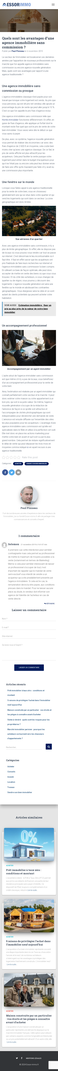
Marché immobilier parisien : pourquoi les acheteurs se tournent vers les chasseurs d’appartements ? (26, 734)
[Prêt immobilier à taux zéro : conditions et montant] (29, 844)
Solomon (13, 544)
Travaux (10, 787)
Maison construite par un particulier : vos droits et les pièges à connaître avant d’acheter (29, 1019)
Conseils (11, 772)
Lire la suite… (32, 890)
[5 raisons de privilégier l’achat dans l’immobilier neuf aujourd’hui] (29, 915)
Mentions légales (33, 1058)
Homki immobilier (10, 120)
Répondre (50, 604)
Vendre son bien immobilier (36, 463)
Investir (10, 777)
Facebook (22, 1058)
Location (11, 782)
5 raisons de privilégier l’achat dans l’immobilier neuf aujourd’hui (28, 943)
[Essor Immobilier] (17, 4)
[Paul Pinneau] (29, 495)
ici (28, 447)
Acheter (18, 463)
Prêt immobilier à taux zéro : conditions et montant (23, 871)
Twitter (17, 1058)
